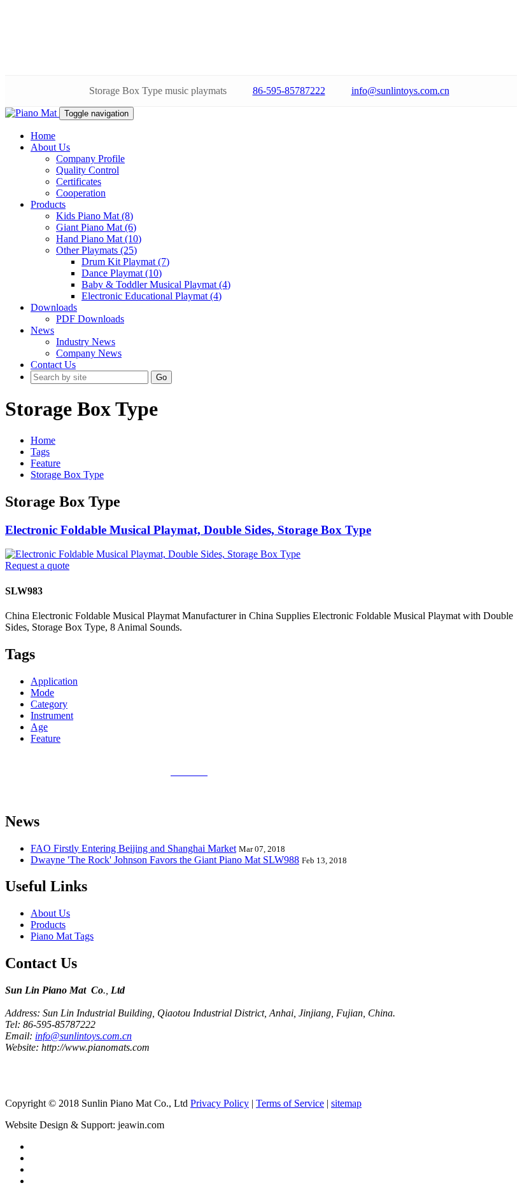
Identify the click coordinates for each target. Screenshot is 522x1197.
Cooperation (81, 193)
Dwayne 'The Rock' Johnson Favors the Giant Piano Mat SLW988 (165, 859)
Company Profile (90, 158)
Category (49, 704)
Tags (40, 451)
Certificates (78, 181)
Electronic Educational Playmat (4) (151, 296)
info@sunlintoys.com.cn (400, 90)
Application (54, 681)
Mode (42, 692)
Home (43, 440)
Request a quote (37, 565)
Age (39, 727)
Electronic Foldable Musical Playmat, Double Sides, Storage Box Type (188, 530)
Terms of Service (290, 1103)
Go (161, 377)
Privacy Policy (219, 1103)
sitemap (346, 1103)
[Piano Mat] (32, 112)
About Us (50, 913)
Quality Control (87, 170)
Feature (45, 463)
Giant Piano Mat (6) (96, 227)
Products (48, 924)
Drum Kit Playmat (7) (125, 261)
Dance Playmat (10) (121, 273)
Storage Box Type (67, 474)
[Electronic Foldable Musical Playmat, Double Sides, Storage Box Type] (152, 554)
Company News (89, 353)
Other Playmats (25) (96, 250)
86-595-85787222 (289, 90)
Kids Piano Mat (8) (94, 215)
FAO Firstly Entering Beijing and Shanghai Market (133, 848)
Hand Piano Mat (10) (98, 238)
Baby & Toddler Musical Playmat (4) (155, 284)
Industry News (85, 341)
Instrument (52, 715)
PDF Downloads (90, 318)
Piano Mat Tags (62, 936)
